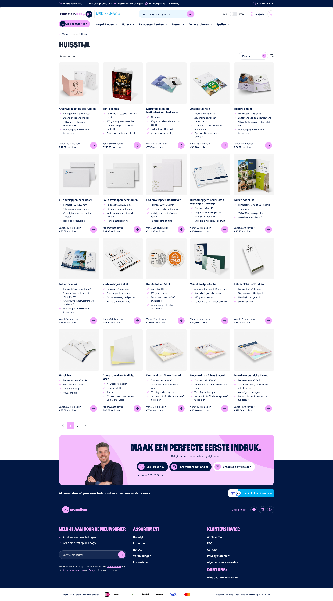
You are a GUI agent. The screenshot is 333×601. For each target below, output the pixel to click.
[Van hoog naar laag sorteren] (272, 56)
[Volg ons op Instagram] (270, 509)
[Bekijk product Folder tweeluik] (268, 229)
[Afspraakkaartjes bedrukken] (79, 83)
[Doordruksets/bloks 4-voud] (254, 349)
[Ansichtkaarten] (210, 83)
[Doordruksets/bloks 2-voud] (166, 349)
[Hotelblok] (79, 349)
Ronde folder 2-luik (158, 284)
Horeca (126, 24)
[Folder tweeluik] (254, 174)
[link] (63, 425)
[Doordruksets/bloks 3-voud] (210, 349)
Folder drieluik (68, 284)
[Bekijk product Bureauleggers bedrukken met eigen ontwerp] (224, 229)
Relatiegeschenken (151, 24)
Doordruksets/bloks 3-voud (207, 375)
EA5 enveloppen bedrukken (120, 200)
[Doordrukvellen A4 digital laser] (122, 349)
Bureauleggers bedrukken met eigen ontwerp (207, 201)
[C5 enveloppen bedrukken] (79, 174)
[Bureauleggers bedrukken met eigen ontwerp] (210, 174)
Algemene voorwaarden (222, 562)
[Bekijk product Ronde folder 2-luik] (181, 320)
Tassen (176, 24)
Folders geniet (243, 108)
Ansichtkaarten (200, 108)
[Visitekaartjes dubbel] (210, 258)
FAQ (209, 543)
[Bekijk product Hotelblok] (93, 408)
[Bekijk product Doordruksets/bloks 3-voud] (224, 408)
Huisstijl (138, 537)
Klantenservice (265, 3)
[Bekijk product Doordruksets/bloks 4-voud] (268, 408)
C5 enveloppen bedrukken (76, 200)
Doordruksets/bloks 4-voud (251, 375)
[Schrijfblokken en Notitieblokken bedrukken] (166, 83)
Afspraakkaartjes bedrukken (77, 108)
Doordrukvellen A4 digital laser (119, 377)
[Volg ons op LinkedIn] (262, 509)
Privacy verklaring (249, 594)
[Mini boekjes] (122, 83)
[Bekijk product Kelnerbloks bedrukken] (268, 320)
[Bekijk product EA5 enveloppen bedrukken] (137, 229)
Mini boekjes (111, 108)
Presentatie (140, 562)
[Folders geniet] (254, 83)
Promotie (139, 543)
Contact (212, 549)
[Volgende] (85, 425)
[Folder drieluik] (79, 258)
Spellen (221, 24)
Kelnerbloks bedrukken (249, 284)
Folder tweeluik (244, 200)
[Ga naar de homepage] (90, 14)
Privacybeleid (114, 566)
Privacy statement (218, 556)
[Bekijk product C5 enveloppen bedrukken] (93, 229)
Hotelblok (65, 375)
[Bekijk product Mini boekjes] (137, 145)
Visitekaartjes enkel (115, 284)
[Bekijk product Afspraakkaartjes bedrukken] (93, 145)
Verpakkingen (105, 24)
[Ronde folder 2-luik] (166, 258)
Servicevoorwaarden (73, 570)
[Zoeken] (190, 13)
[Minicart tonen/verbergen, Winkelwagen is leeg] (270, 13)
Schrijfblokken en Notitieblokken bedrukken (163, 110)
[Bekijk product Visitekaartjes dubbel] (224, 320)
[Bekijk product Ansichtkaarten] (224, 145)
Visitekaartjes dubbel (203, 284)
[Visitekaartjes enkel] (122, 258)
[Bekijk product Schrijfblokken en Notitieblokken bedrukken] (181, 145)
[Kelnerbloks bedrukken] (254, 258)
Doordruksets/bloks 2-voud (163, 375)
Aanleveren (214, 537)
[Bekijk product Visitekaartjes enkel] (137, 320)
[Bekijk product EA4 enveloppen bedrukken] (181, 229)
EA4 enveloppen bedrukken (163, 200)
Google (92, 570)
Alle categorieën (76, 24)
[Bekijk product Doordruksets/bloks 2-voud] (181, 408)
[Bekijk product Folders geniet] (268, 145)
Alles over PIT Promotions (223, 577)
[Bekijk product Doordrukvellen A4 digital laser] (137, 408)
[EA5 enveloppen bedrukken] (122, 174)
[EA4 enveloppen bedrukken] (166, 174)
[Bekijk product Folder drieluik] (93, 320)
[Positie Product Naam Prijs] (253, 56)
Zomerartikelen (199, 24)
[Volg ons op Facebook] (253, 509)
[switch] (233, 14)
